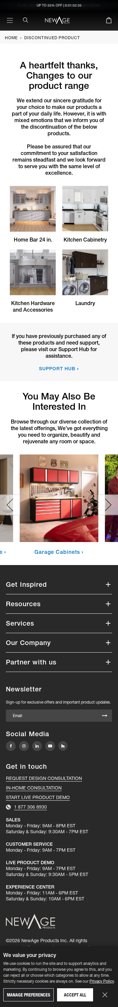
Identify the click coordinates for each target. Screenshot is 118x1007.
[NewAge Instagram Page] (24, 746)
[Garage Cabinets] (59, 498)
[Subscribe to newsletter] (104, 716)
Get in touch (26, 766)
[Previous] (10, 505)
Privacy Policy (101, 981)
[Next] (108, 505)
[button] (59, 584)
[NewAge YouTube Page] (50, 746)
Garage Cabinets (57, 552)
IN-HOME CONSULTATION (34, 788)
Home (11, 37)
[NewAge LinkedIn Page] (37, 746)
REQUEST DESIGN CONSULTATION (44, 778)
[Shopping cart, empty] (108, 21)
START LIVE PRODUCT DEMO (38, 797)
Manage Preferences (28, 995)
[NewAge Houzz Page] (63, 746)
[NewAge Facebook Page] (11, 746)
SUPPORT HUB (57, 369)
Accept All (75, 995)
